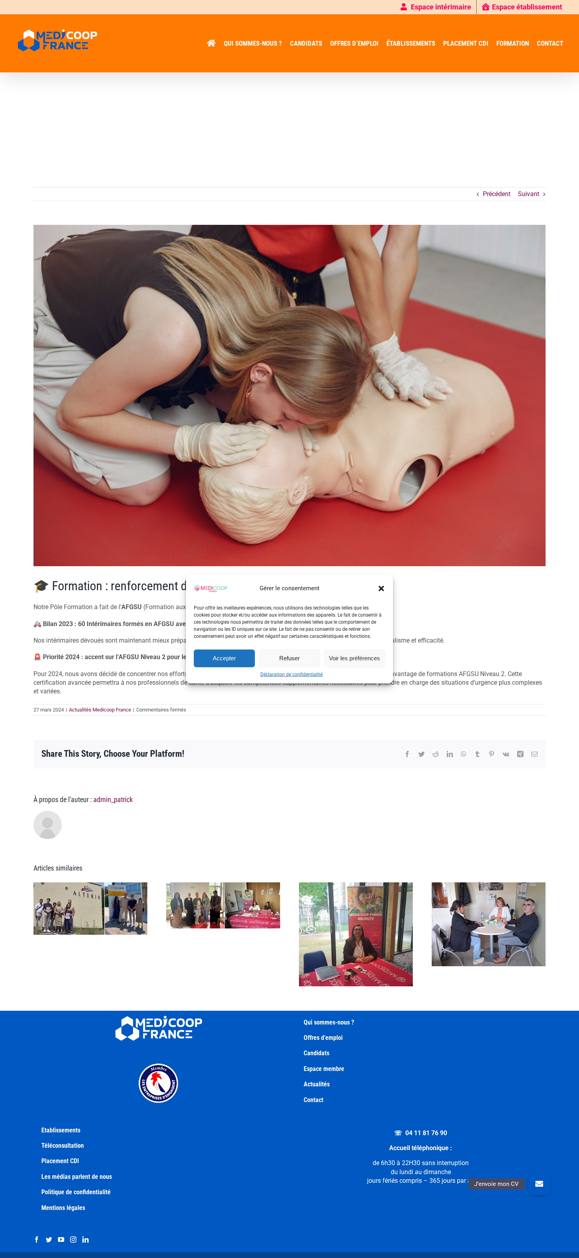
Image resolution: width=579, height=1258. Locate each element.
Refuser (289, 658)
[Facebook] (36, 1239)
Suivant (528, 194)
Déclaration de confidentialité (291, 674)
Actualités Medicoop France (100, 710)
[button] (381, 588)
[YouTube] (61, 1239)
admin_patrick (113, 799)
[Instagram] (73, 1239)
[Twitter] (49, 1239)
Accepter (224, 658)
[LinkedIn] (85, 1239)
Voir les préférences (354, 658)
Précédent (496, 194)
